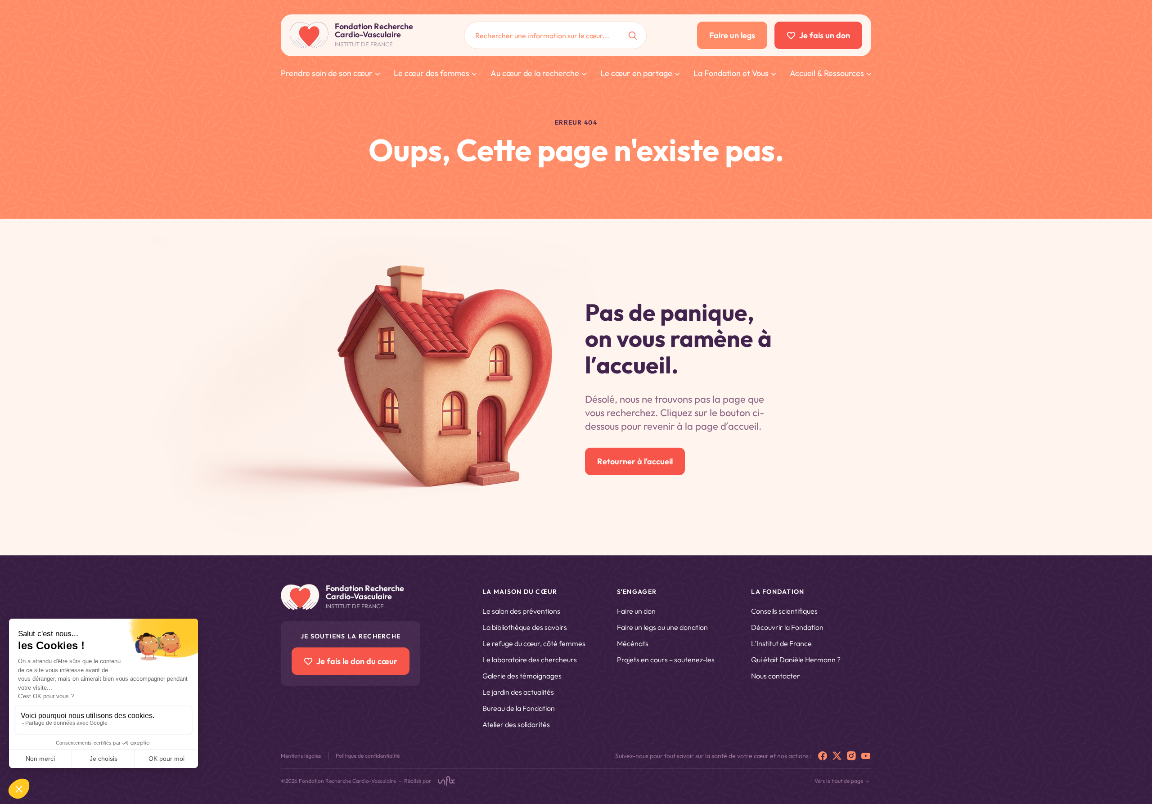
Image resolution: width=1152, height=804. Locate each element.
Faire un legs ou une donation (662, 627)
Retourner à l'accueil (635, 461)
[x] (837, 755)
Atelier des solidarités (516, 724)
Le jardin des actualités (518, 691)
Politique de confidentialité (368, 755)
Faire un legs (732, 35)
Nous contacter (775, 675)
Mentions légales (301, 755)
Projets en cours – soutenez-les (666, 659)
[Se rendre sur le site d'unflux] (446, 781)
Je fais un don (824, 35)
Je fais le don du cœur (356, 661)
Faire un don (636, 610)
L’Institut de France (781, 643)
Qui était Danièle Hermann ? (796, 659)
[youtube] (865, 755)
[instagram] (851, 755)
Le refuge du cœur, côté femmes (533, 643)
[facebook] (822, 755)
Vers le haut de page (838, 780)
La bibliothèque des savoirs (524, 627)
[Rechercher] (632, 35)
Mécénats (632, 643)
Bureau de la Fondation (518, 708)
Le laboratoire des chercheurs (529, 659)
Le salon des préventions (521, 610)
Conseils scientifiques (784, 610)
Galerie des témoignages (522, 675)
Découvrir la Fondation (787, 627)
